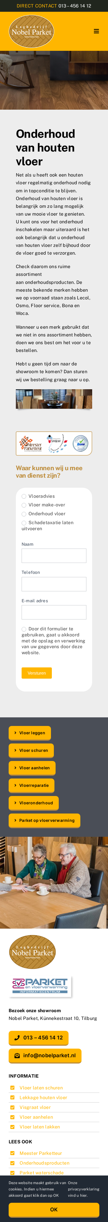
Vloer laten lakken (40, 1127)
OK (54, 1209)
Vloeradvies (41, 496)
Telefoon (31, 572)
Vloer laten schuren (41, 1088)
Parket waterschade (42, 1172)
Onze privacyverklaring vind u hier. (83, 1189)
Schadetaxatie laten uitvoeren (47, 525)
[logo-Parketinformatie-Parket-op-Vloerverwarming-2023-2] (42, 977)
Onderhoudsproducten (44, 1163)
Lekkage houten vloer (43, 1097)
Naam (27, 544)
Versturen (37, 673)
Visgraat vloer (35, 1107)
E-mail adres (35, 600)
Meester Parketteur (41, 1153)
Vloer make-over (46, 505)
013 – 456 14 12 (75, 6)
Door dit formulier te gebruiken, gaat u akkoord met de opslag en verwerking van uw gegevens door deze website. (53, 640)
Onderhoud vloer (46, 513)
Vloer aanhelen (36, 1117)
